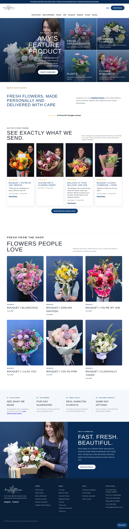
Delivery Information (41, 502)
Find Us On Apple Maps (113, 498)
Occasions (71, 15)
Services (61, 502)
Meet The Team (63, 493)
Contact (87, 15)
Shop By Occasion (41, 499)
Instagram (7, 502)
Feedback (80, 15)
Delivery (94, 15)
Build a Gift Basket (48, 15)
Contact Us (62, 511)
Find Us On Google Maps (113, 495)
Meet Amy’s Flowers (86, 467)
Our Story (62, 490)
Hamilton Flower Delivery (42, 505)
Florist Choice (36, 15)
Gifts (64, 15)
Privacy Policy (86, 493)
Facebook (15, 502)
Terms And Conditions (89, 490)
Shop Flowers (39, 490)
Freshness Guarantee (65, 508)
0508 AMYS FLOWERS (113, 501)
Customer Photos (64, 496)
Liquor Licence (86, 499)
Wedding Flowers (64, 499)
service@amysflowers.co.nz (114, 507)
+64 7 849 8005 (111, 504)
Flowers (58, 15)
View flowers (13, 196)
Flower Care (62, 505)
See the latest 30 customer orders (64, 211)
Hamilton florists (98, 98)
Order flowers (117, 8)
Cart (107, 8)
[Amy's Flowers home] (10, 8)
